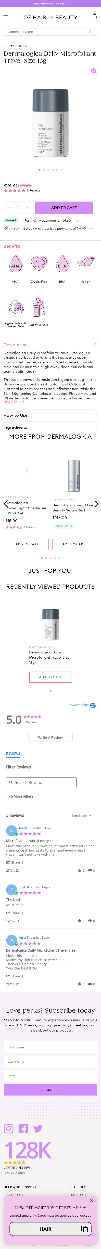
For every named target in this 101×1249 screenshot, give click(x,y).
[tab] (50, 737)
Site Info (79, 1187)
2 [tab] (44, 170)
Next (95, 503)
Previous (6, 503)
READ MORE (14, 402)
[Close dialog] (91, 1200)
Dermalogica (15, 46)
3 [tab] (48, 170)
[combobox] (82, 815)
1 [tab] (39, 170)
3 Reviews (33, 190)
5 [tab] (57, 170)
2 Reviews (30, 527)
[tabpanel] (50, 115)
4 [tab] (53, 170)
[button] (15, 862)
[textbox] (94, 818)
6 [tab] (62, 170)
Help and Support (20, 1187)
